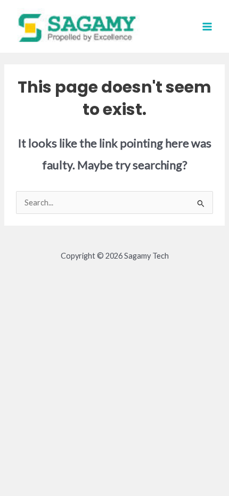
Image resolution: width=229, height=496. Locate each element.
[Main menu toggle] (207, 26)
